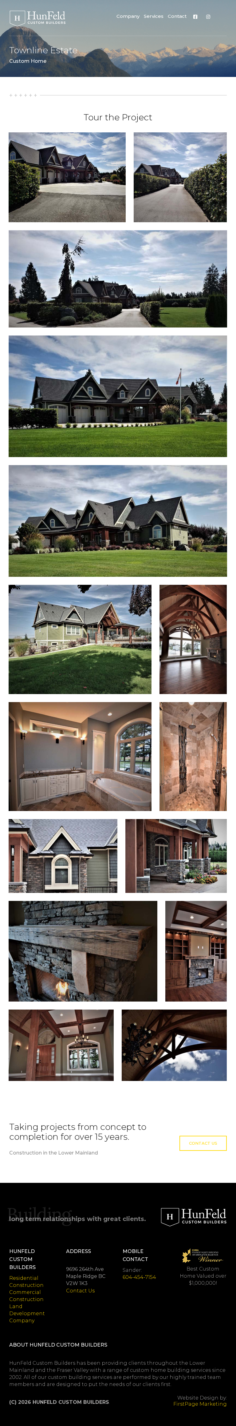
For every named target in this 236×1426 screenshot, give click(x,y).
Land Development (27, 1309)
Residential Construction (26, 1281)
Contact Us (203, 1143)
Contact (177, 16)
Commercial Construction (26, 1295)
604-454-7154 (139, 1277)
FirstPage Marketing (200, 1404)
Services (153, 16)
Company (128, 16)
